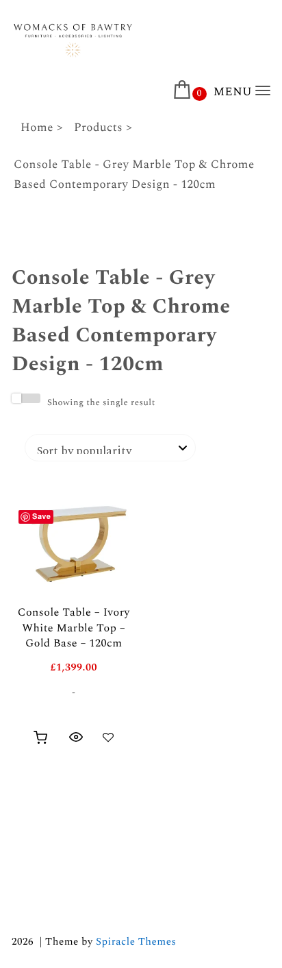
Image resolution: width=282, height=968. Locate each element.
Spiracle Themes (136, 941)
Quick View (76, 737)
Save (41, 516)
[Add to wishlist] (108, 737)
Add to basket (40, 737)
